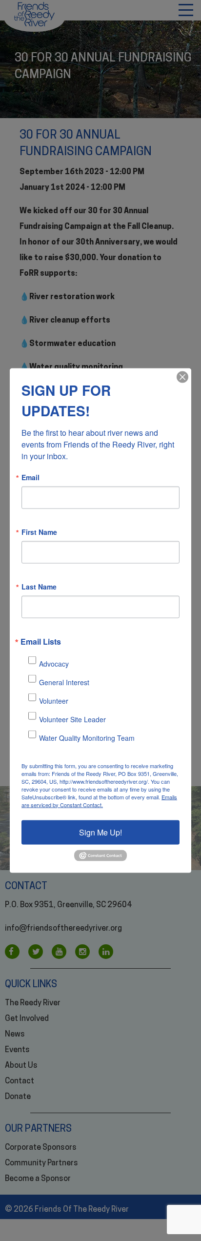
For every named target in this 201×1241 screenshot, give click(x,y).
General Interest (64, 682)
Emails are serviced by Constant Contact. (99, 800)
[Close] (182, 377)
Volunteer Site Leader (72, 719)
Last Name (39, 586)
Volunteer (53, 701)
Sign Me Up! (100, 831)
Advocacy (54, 664)
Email (30, 476)
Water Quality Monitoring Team (87, 738)
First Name (39, 531)
